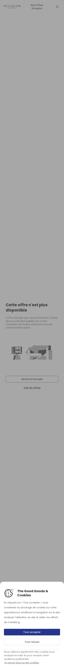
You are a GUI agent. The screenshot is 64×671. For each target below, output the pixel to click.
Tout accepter (32, 632)
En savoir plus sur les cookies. (22, 662)
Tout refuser (32, 642)
